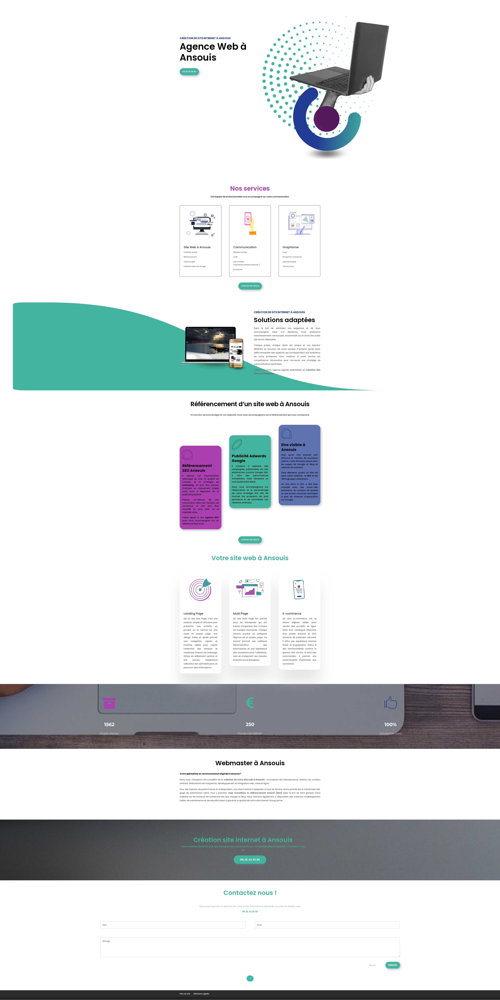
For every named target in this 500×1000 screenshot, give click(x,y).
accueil (247, 3)
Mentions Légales (201, 993)
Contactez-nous (250, 286)
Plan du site (185, 993)
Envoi (392, 965)
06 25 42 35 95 (189, 71)
